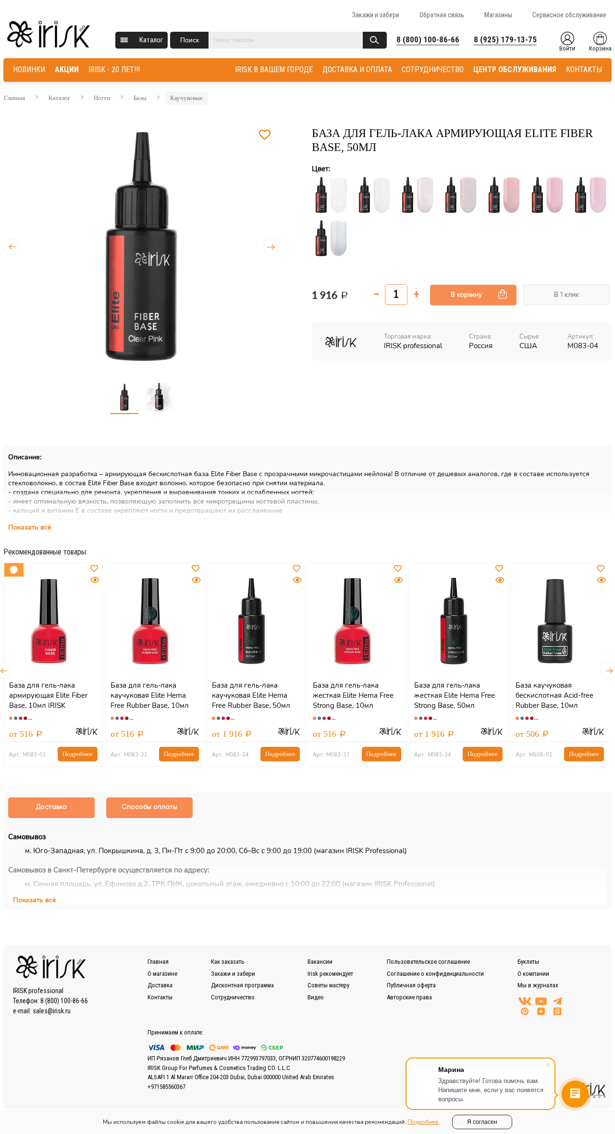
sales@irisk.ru (52, 1011)
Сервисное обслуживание (569, 15)
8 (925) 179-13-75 (505, 39)
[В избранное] (265, 135)
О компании (533, 973)
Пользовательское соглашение (428, 961)
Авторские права (409, 997)
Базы (140, 97)
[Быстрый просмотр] (94, 580)
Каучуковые (186, 97)
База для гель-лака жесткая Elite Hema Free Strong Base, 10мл (353, 695)
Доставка (160, 985)
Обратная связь (441, 15)
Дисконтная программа (242, 985)
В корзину (466, 294)
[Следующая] (271, 247)
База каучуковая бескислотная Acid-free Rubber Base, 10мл (554, 695)
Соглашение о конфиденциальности (435, 973)
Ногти (102, 97)
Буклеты (528, 961)
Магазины (498, 15)
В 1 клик (566, 294)
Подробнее (77, 753)
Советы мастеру (328, 985)
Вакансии (320, 961)
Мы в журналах (537, 985)
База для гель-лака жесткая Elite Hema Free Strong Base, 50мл (454, 695)
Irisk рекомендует (330, 973)
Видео (316, 997)
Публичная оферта (411, 985)
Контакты (160, 997)
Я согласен (482, 1122)
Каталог (151, 40)
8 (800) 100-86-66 (427, 39)
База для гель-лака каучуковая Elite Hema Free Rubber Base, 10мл (150, 695)
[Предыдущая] (11, 247)
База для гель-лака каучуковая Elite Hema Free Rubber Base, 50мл (251, 695)
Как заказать (228, 961)
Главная (14, 97)
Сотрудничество (233, 997)
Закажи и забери (375, 15)
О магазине (162, 973)
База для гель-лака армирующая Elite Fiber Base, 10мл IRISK (48, 695)
